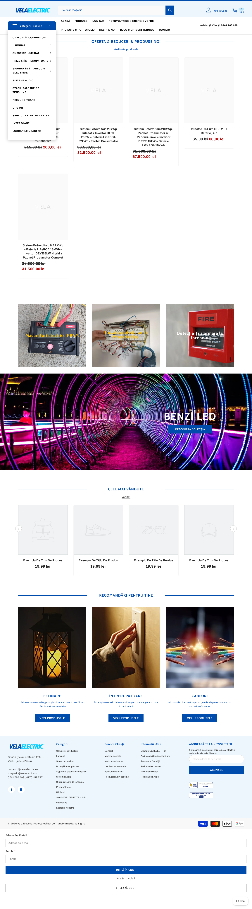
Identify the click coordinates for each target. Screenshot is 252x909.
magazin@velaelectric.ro (23, 773)
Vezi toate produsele (126, 49)
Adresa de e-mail (17, 835)
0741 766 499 (16, 777)
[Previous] (18, 528)
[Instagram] (21, 789)
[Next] (233, 528)
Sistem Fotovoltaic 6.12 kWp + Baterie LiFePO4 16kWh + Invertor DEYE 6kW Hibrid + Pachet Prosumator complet (43, 251)
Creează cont (126, 888)
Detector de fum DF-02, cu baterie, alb (209, 131)
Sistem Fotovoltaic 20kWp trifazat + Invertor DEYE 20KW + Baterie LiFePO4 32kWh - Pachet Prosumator (98, 135)
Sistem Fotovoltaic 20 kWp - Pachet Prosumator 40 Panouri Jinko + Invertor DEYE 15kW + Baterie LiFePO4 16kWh (153, 137)
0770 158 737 (34, 777)
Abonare (216, 770)
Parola (10, 851)
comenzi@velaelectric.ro (23, 769)
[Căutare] (116, 10)
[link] (43, 560)
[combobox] (111, 10)
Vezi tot (126, 497)
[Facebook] (11, 789)
